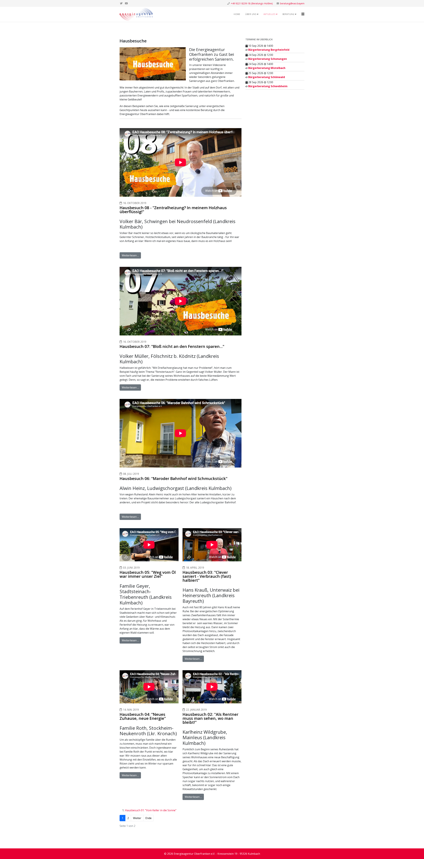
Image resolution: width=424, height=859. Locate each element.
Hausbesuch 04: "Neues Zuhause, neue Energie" (143, 716)
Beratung (288, 14)
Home (237, 14)
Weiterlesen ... (130, 255)
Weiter (137, 818)
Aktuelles (269, 14)
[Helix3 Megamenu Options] (302, 14)
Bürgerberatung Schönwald (266, 77)
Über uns (250, 14)
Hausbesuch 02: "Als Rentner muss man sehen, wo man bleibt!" (210, 718)
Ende (148, 818)
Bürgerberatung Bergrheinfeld (268, 50)
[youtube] (126, 3)
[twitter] (121, 3)
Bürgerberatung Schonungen (267, 59)
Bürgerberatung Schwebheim (268, 86)
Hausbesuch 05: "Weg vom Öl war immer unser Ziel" (148, 574)
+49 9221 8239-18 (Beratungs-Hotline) (252, 3)
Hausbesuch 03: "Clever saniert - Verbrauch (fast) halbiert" (207, 576)
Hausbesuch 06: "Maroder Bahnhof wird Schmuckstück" (173, 478)
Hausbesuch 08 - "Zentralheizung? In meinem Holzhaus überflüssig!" (173, 209)
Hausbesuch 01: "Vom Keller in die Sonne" (150, 810)
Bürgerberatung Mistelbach (266, 68)
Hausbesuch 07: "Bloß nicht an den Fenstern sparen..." (172, 346)
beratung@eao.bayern (292, 3)
